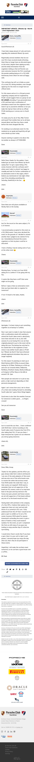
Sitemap (7, 753)
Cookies (7, 749)
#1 (30, 43)
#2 (30, 157)
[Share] (28, 44)
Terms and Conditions (24, 596)
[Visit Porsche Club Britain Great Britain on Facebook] (5, 731)
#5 (30, 267)
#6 (30, 317)
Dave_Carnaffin (6, 32)
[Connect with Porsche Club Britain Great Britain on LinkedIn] (11, 731)
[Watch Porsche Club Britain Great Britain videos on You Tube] (8, 731)
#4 (30, 220)
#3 (30, 201)
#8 (30, 464)
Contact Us (19, 727)
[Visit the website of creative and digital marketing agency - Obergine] (17, 758)
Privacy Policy (9, 751)
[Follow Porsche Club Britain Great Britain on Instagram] (2, 731)
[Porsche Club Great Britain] (17, 5)
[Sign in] (19, 17)
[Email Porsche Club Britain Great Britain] (14, 731)
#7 (30, 422)
